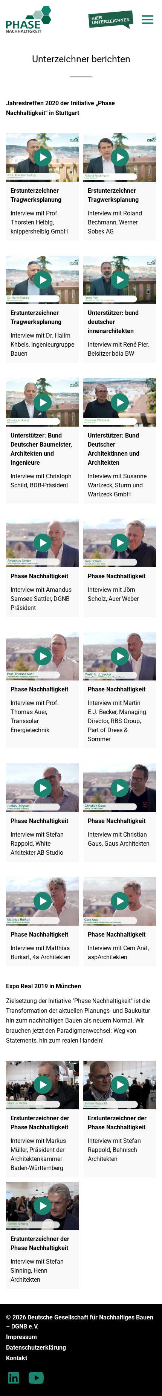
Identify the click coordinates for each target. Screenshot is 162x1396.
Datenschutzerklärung (36, 1347)
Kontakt (16, 1358)
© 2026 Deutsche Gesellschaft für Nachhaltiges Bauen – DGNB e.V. (79, 1322)
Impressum (21, 1337)
